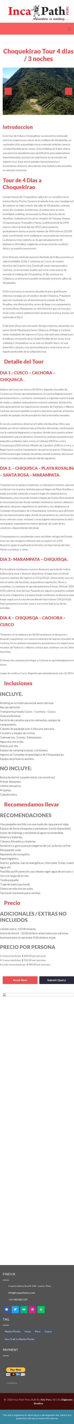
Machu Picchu (12, 1331)
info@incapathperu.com (21, 1292)
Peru (37, 1331)
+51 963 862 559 (17, 1299)
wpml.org (32, 1415)
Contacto (11, 1382)
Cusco (48, 1331)
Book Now (20, 980)
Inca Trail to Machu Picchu (19, 1339)
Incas (28, 1331)
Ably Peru (45, 1399)
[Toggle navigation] (69, 29)
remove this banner (47, 1418)
